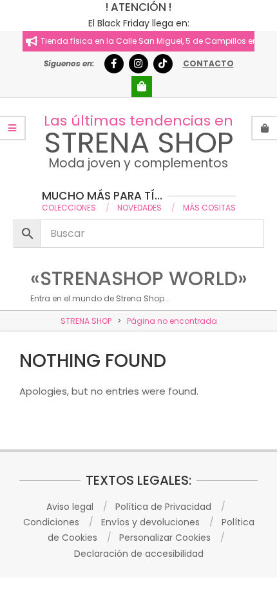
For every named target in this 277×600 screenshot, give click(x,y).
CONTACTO (208, 63)
